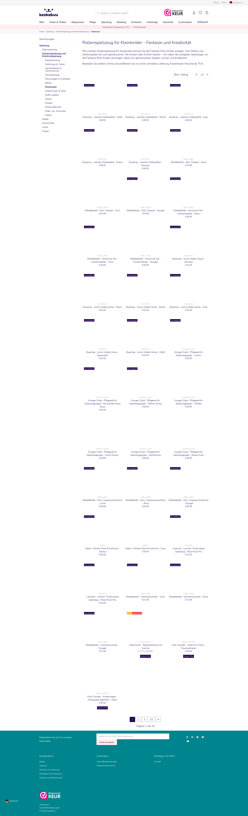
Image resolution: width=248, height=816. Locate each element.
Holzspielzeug (52, 74)
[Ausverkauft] (102, 97)
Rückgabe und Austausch (50, 773)
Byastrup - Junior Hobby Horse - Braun (102, 307)
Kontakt (157, 761)
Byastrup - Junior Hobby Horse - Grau (188, 307)
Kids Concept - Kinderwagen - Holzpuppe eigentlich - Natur (102, 698)
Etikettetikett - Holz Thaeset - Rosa (188, 162)
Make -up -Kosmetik (55, 111)
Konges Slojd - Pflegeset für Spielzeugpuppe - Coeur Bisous (102, 453)
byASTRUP (102, 114)
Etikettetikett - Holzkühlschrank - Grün (145, 596)
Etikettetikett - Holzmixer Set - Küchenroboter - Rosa (188, 212)
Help (224, 2)
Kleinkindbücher (53, 107)
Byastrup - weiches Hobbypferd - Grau (188, 117)
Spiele (48, 99)
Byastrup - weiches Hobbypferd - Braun (102, 162)
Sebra (102, 545)
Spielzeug (50, 31)
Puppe (45, 131)
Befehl (42, 761)
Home (41, 31)
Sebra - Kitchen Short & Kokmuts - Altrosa (102, 550)
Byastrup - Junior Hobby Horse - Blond (145, 307)
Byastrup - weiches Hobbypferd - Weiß (102, 117)
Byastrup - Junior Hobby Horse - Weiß (145, 352)
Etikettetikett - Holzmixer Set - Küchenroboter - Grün (102, 260)
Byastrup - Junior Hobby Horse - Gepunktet (102, 354)
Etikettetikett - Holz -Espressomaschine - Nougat (188, 502)
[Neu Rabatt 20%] (145, 625)
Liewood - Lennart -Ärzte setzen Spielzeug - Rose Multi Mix (102, 598)
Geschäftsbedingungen (107, 761)
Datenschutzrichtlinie (106, 765)
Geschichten (48, 123)
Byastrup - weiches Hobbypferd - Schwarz (145, 164)
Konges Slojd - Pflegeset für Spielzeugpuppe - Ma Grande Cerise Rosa (102, 403)
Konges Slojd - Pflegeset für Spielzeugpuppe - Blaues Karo (188, 453)
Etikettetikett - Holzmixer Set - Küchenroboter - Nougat (145, 260)
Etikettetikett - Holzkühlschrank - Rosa (188, 596)
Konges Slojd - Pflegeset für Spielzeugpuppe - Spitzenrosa (145, 453)
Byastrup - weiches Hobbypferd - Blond (145, 117)
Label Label (188, 159)
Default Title (145, 656)
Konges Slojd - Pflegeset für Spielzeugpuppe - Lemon (188, 354)
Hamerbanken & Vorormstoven (53, 69)
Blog (216, 2)
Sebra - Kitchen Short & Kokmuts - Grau (145, 548)
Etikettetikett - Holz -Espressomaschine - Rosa (145, 502)
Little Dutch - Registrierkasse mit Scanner (145, 646)
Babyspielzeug (49, 49)
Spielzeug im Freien (55, 64)
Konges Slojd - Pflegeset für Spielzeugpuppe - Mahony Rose (145, 402)
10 (151, 719)
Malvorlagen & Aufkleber (57, 78)
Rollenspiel (95, 31)
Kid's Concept (188, 642)
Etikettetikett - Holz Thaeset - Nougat (145, 210)
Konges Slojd (188, 349)
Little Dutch (145, 642)
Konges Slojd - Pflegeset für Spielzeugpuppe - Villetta (188, 402)
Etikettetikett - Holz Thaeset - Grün (102, 210)
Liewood (189, 545)
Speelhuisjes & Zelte (55, 91)
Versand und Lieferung (49, 769)
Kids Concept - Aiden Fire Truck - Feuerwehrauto (188, 646)
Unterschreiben (106, 742)
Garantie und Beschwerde (50, 777)
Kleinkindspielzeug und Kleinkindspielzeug (72, 31)
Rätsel (48, 82)
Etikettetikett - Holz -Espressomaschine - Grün (102, 502)
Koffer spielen (52, 95)
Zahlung (43, 765)
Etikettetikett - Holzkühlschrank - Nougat (102, 646)
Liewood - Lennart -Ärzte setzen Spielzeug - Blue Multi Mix (188, 550)
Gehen (48, 115)
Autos (45, 127)
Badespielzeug (52, 60)
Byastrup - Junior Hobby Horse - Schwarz (188, 260)
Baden (45, 119)
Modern (49, 103)
